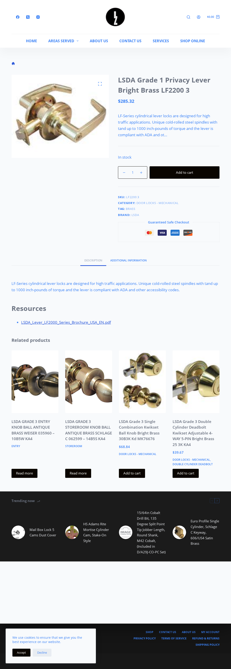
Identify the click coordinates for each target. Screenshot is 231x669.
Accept (21, 652)
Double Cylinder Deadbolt (193, 464)
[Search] (188, 17)
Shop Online (192, 40)
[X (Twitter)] (28, 17)
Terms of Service (174, 638)
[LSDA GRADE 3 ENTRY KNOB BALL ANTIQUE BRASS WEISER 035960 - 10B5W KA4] (35, 381)
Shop (149, 632)
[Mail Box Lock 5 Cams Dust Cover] (18, 532)
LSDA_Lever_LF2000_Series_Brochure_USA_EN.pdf (66, 322)
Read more (24, 473)
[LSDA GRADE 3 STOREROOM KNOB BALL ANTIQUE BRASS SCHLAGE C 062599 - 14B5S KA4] (88, 381)
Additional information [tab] (128, 260)
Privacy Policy (145, 638)
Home (31, 40)
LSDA (135, 215)
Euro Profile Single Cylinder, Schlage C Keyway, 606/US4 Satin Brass (205, 532)
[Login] (198, 17)
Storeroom (73, 446)
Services (161, 40)
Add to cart (184, 172)
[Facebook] (17, 17)
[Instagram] (38, 17)
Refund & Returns (205, 638)
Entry (16, 446)
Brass (130, 209)
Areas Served (61, 40)
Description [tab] (93, 260)
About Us (99, 40)
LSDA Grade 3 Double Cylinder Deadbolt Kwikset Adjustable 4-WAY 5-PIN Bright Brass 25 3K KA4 (193, 433)
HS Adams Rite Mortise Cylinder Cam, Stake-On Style (96, 532)
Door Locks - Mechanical (157, 203)
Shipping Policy (207, 645)
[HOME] (13, 63)
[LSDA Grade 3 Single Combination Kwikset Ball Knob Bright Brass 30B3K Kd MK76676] (142, 381)
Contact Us (130, 40)
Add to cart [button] (132, 473)
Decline (42, 652)
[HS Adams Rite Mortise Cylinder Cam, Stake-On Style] (72, 532)
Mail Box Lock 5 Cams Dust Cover (43, 532)
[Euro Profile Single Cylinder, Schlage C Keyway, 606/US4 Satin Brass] (179, 532)
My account (210, 632)
